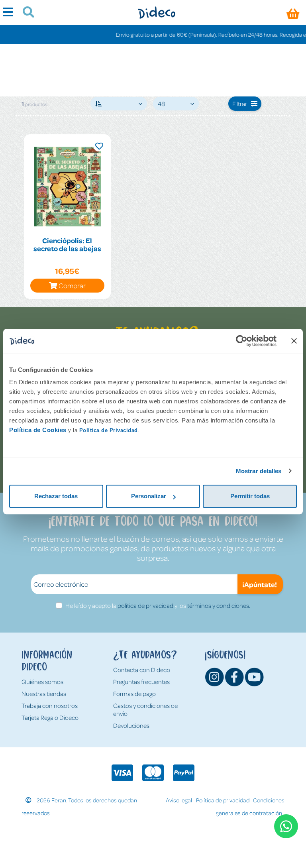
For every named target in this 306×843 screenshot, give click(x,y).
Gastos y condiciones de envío (145, 709)
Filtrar (239, 104)
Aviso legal (179, 800)
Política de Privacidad (108, 430)
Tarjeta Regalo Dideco (50, 717)
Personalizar (148, 496)
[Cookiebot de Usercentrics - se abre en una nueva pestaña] (242, 341)
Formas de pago (134, 694)
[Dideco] (156, 13)
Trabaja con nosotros (50, 705)
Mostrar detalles (259, 471)
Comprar (72, 285)
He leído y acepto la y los (157, 605)
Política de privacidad (222, 800)
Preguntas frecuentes (141, 682)
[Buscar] (25, 13)
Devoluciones (131, 725)
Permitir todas (250, 496)
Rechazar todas (56, 496)
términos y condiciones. (218, 605)
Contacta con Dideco (141, 670)
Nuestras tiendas (44, 694)
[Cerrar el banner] (294, 341)
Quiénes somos (42, 682)
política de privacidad (145, 605)
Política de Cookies (38, 429)
